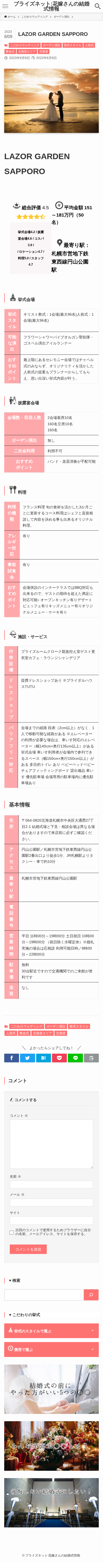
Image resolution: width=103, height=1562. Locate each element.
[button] (97, 6)
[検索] (91, 1294)
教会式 (10, 51)
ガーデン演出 (51, 45)
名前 (15, 1176)
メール (17, 1195)
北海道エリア (27, 51)
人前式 (89, 45)
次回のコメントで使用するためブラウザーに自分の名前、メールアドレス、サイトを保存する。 (53, 1232)
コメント (19, 1116)
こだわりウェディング (24, 45)
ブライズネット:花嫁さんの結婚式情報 (52, 6)
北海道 (43, 51)
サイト (15, 1213)
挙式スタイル (72, 45)
